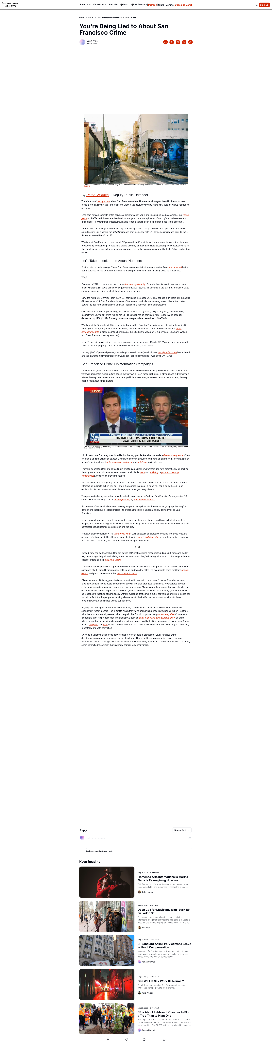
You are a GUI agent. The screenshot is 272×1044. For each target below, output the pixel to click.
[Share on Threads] (178, 42)
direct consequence (173, 455)
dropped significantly (135, 284)
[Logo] (10, 5)
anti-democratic (114, 462)
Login (88, 851)
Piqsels (87, 186)
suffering (154, 472)
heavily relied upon (167, 352)
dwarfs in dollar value (148, 537)
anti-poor (127, 462)
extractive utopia (113, 560)
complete (93, 624)
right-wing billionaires (144, 499)
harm (142, 472)
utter (105, 624)
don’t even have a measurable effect (157, 618)
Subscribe (98, 851)
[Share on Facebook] (165, 42)
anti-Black (143, 462)
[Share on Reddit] (190, 42)
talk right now (103, 201)
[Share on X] (171, 42)
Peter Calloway (97, 195)
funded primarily (122, 499)
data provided (175, 267)
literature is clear (122, 534)
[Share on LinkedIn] (184, 42)
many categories (165, 614)
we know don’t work (127, 573)
